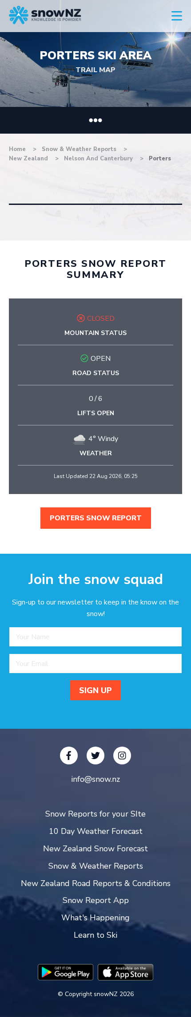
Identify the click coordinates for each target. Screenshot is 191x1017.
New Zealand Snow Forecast (95, 848)
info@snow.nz (95, 779)
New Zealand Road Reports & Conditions (96, 883)
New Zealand (29, 159)
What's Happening (95, 917)
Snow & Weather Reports (80, 149)
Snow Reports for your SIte (95, 814)
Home (17, 149)
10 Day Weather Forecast (96, 831)
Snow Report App (96, 900)
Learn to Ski (95, 935)
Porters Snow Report (96, 518)
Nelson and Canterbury (99, 159)
